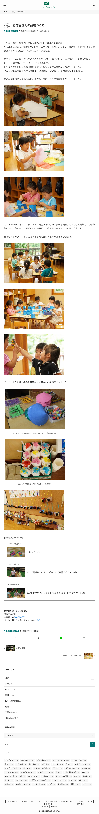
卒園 (85, 772)
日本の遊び (21, 780)
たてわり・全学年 (61, 760)
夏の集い (87, 776)
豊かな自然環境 (51, 801)
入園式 (72, 780)
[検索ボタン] (94, 5)
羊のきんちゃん (23, 784)
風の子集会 (57, 764)
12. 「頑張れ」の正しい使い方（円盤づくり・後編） (52, 572)
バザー (83, 780)
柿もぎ (45, 764)
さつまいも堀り (11, 772)
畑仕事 (9, 784)
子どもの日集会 (72, 768)
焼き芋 (51, 784)
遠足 (82, 760)
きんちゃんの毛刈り (42, 768)
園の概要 (80, 804)
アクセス (89, 801)
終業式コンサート (45, 772)
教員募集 (45, 806)
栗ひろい (57, 768)
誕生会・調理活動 (64, 776)
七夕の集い (47, 776)
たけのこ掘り (33, 776)
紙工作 (33, 31)
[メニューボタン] (5, 5)
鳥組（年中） (25, 31)
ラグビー (87, 784)
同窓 (77, 776)
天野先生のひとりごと (14, 712)
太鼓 (22, 776)
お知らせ (9, 683)
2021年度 (14, 31)
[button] (15, 638)
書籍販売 (54, 806)
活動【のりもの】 (13, 768)
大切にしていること (36, 801)
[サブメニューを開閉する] (92, 678)
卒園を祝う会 (11, 776)
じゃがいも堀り (28, 772)
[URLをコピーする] (84, 638)
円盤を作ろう (33, 551)
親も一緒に (33, 764)
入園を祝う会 (59, 780)
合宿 (69, 764)
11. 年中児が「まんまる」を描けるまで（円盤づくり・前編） (57, 592)
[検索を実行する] (92, 744)
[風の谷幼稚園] (49, 5)
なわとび (9, 780)
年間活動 (23, 801)
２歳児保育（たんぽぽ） (40, 780)
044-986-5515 (20, 617)
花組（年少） (43, 760)
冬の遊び (85, 768)
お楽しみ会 (21, 764)
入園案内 (80, 801)
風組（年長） (11, 760)
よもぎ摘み (63, 784)
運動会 (9, 764)
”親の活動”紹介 (11, 718)
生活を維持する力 (72, 772)
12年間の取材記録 (13, 700)
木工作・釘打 (38, 784)
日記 (8, 31)
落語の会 (75, 784)
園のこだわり (11, 689)
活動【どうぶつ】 (83, 764)
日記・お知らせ (12, 801)
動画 (7, 706)
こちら (38, 620)
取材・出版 (10, 695)
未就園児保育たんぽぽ (67, 801)
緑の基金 (49, 804)
